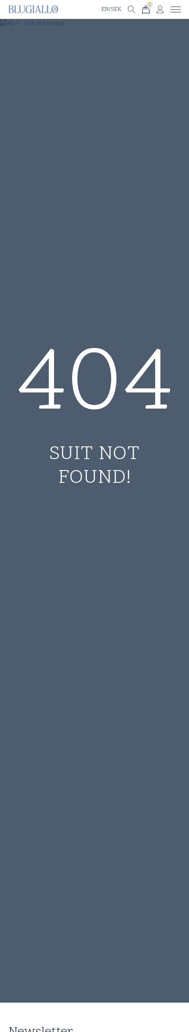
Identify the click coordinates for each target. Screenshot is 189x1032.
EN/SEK (111, 10)
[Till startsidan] (33, 9)
